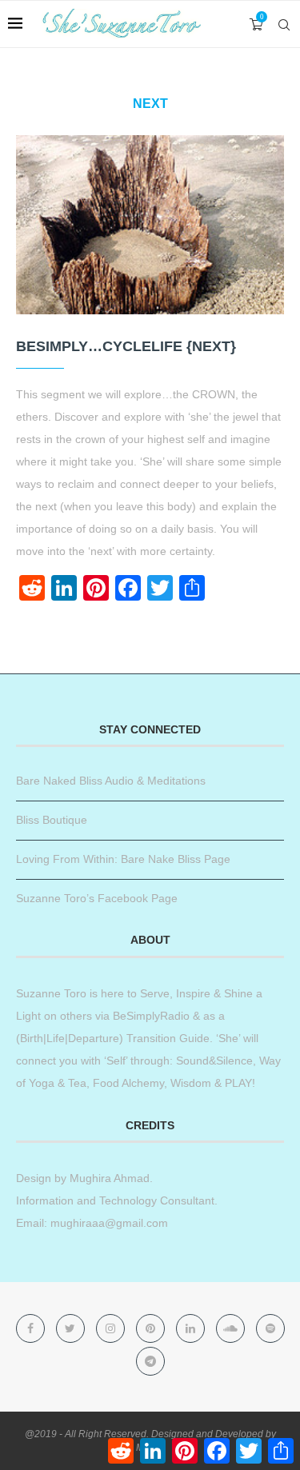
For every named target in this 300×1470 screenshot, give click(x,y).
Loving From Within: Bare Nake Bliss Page (123, 859)
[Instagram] (112, 1328)
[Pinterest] (152, 1328)
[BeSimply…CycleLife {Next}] (150, 224)
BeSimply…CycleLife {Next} (126, 346)
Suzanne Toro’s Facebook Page (97, 898)
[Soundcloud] (232, 1328)
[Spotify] (270, 1328)
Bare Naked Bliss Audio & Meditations (111, 780)
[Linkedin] (192, 1328)
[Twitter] (72, 1328)
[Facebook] (32, 1328)
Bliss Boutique (51, 819)
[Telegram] (150, 1361)
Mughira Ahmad (108, 1178)
